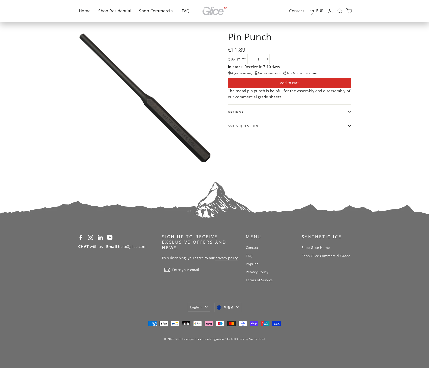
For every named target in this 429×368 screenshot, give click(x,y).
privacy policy (226, 258)
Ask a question (243, 126)
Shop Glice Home (316, 247)
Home (85, 10)
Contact (296, 10)
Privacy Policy (257, 272)
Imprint (252, 264)
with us (90, 246)
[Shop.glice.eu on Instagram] (90, 237)
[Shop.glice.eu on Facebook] (81, 237)
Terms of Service (259, 280)
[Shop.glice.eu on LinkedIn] (100, 237)
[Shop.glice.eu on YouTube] (110, 237)
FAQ (185, 10)
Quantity (237, 59)
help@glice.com (126, 246)
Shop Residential (114, 10)
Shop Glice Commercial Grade (326, 256)
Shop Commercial (156, 10)
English (196, 307)
